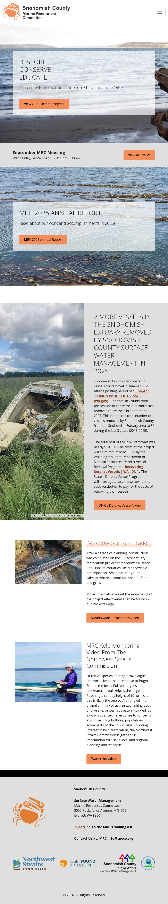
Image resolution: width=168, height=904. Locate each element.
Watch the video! (103, 758)
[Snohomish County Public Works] (118, 863)
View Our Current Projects (44, 104)
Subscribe (83, 827)
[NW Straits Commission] (34, 863)
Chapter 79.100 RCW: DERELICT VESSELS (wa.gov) (121, 396)
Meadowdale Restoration (119, 543)
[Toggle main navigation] (160, 12)
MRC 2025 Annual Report (43, 239)
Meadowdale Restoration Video (115, 618)
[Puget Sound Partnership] (77, 863)
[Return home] (36, 12)
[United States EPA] (148, 863)
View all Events (139, 155)
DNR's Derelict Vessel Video (120, 505)
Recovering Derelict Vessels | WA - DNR (118, 469)
